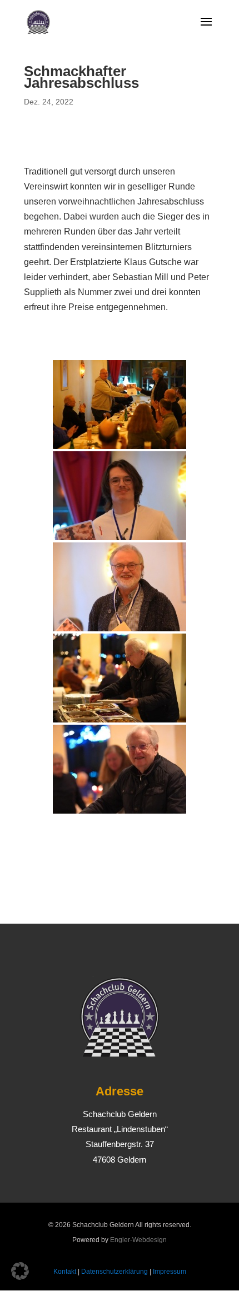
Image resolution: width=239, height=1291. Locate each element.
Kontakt (64, 1271)
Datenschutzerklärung (114, 1271)
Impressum (169, 1271)
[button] (20, 1271)
